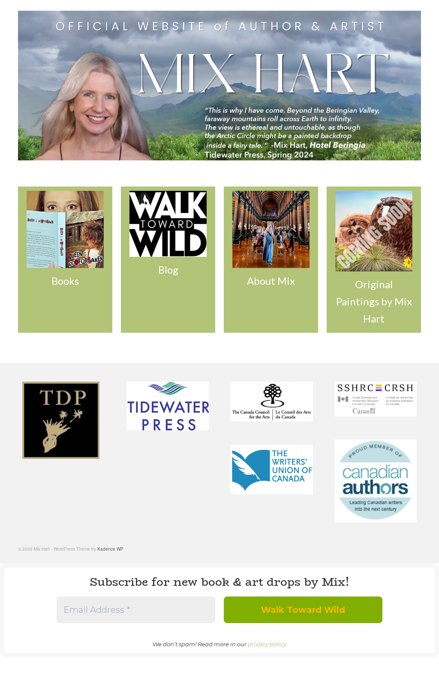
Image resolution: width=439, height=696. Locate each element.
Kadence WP (110, 549)
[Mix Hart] (219, 85)
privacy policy (267, 644)
